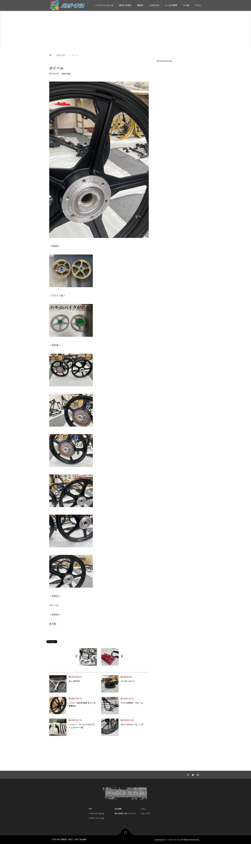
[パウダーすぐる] (67, 5)
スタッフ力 (145, 813)
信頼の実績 (66, 74)
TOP (90, 809)
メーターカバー (128, 681)
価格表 (140, 5)
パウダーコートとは (96, 818)
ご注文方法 (154, 5)
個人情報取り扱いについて (125, 813)
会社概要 (118, 809)
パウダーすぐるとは (104, 5)
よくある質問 (171, 5)
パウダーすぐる (173, 840)
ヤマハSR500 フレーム (132, 703)
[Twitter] (192, 774)
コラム (198, 5)
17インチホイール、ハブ (132, 724)
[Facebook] (187, 774)
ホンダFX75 (74, 681)
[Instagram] (197, 774)
